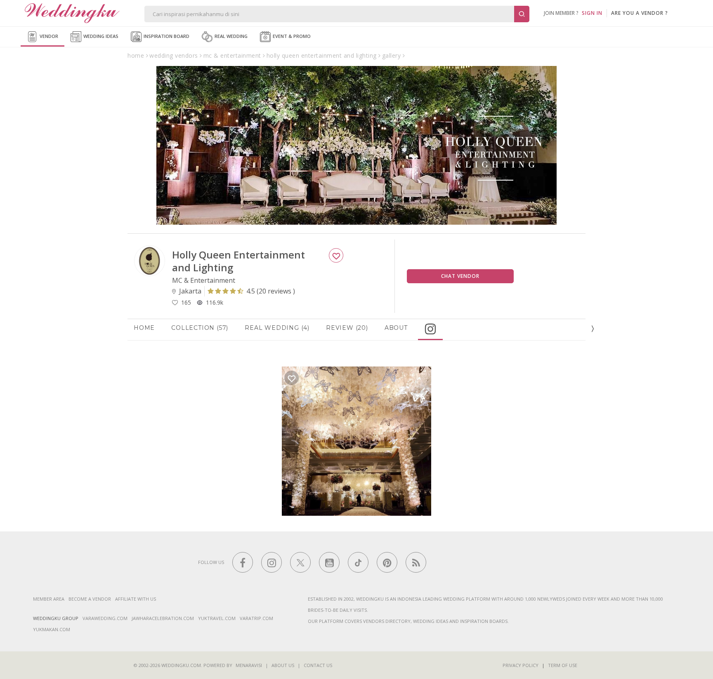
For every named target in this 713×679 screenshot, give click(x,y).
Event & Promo (291, 36)
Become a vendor (89, 599)
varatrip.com (256, 618)
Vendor (48, 36)
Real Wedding (230, 36)
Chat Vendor (460, 276)
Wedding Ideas (100, 36)
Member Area (48, 599)
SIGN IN (592, 12)
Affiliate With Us (135, 599)
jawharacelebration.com (163, 618)
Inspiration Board (165, 36)
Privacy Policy (520, 665)
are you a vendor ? (639, 12)
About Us (283, 665)
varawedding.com (105, 618)
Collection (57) (199, 327)
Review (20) (347, 327)
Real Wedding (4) (277, 327)
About (396, 327)
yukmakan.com (51, 629)
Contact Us (318, 665)
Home (144, 327)
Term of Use (562, 665)
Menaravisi (249, 665)
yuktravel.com (217, 618)
